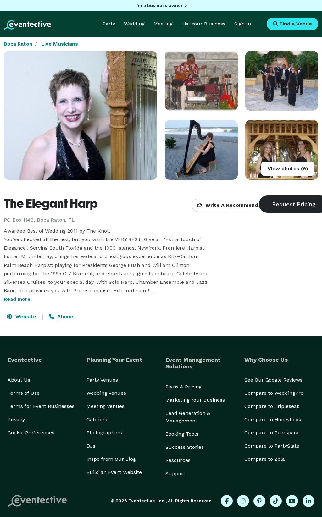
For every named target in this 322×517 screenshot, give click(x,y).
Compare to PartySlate (271, 446)
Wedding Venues (106, 393)
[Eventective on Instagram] (243, 501)
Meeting (163, 24)
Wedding (134, 24)
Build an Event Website (114, 472)
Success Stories (184, 447)
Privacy (16, 419)
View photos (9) (288, 169)
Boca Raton (18, 44)
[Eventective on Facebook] (227, 501)
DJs (90, 446)
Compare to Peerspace (272, 433)
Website (25, 317)
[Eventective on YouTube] (292, 501)
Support (175, 473)
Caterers (96, 419)
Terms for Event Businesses (41, 406)
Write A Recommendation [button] (237, 205)
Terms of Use (24, 393)
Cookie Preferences (31, 433)
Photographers (104, 433)
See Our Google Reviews (273, 380)
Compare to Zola (264, 459)
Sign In (242, 24)
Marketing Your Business (195, 400)
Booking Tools (181, 434)
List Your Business (203, 24)
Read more (17, 299)
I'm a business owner (159, 5)
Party (109, 24)
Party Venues (102, 380)
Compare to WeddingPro (273, 393)
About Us (19, 380)
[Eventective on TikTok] (276, 501)
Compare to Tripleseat (271, 406)
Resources (178, 460)
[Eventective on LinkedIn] (308, 501)
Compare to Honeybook (272, 419)
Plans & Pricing (183, 387)
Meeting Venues (105, 406)
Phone (64, 317)
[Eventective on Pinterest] (259, 501)
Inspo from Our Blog (111, 459)
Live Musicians (59, 44)
